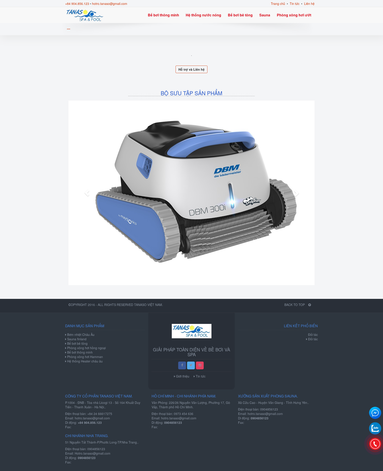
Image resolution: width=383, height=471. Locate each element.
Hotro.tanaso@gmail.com (92, 453)
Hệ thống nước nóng (203, 15)
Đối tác (313, 339)
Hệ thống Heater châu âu (84, 361)
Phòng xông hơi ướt (294, 15)
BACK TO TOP (295, 304)
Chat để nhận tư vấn (375, 413)
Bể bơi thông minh (163, 15)
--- (68, 28)
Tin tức (294, 3)
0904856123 (269, 409)
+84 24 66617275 (99, 413)
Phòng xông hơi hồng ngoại (86, 348)
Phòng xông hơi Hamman (84, 356)
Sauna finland (76, 339)
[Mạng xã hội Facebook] (182, 365)
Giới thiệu (182, 376)
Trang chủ (278, 3)
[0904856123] (375, 444)
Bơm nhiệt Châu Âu (80, 334)
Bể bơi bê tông (240, 15)
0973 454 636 (183, 413)
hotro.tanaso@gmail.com (109, 3)
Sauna (264, 15)
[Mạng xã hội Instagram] (200, 365)
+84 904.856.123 (77, 3)
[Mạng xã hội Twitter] (191, 365)
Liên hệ (309, 3)
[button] (87, 193)
